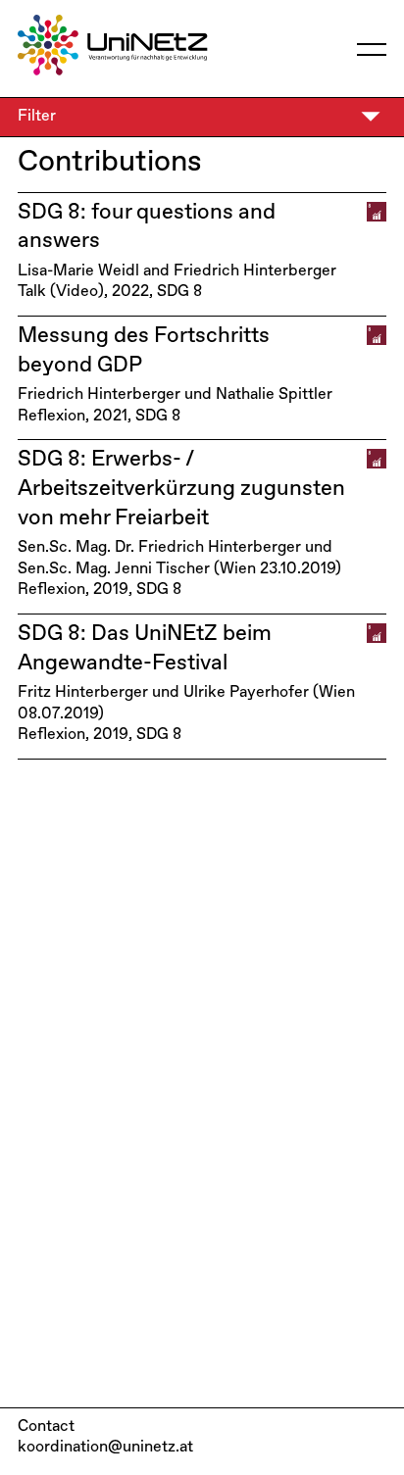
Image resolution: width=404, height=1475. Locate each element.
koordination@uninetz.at (105, 1447)
